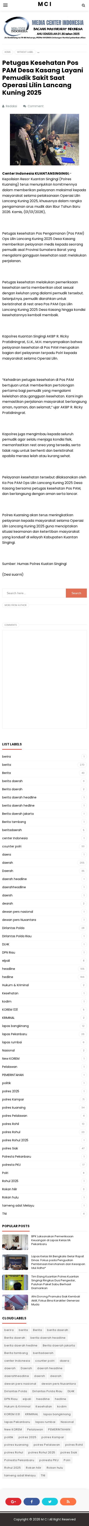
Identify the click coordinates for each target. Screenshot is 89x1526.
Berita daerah (12, 789)
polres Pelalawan (14, 1116)
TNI (4, 1214)
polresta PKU (11, 1165)
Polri (5, 1173)
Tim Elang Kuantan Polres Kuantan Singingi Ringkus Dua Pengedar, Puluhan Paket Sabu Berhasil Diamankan (55, 1282)
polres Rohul (11, 1132)
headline (8, 969)
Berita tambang (14, 822)
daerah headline (14, 879)
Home (8, 52)
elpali (6, 960)
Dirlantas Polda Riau (17, 936)
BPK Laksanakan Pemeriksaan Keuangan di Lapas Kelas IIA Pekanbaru (52, 1240)
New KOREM (10, 1058)
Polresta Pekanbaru (16, 1156)
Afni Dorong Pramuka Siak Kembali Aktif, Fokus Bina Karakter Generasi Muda (55, 1300)
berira (6, 756)
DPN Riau (8, 952)
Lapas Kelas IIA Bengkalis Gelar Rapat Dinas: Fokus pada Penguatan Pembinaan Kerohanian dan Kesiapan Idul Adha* (58, 1262)
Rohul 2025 (10, 1181)
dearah (7, 903)
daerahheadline (14, 887)
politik (6, 1083)
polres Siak (10, 1148)
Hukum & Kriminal (15, 985)
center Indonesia (15, 838)
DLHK (5, 944)
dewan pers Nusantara (19, 920)
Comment (36, 106)
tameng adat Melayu (18, 1205)
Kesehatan (10, 993)
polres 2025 (10, 1091)
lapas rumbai (12, 1042)
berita (6, 765)
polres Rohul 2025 (15, 1140)
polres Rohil (10, 1124)
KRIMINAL (8, 1018)
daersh (7, 895)
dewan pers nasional (17, 911)
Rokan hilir (9, 1189)
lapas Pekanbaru (14, 1034)
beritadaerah (12, 830)
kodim (6, 1001)
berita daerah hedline (18, 805)
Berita (6, 773)
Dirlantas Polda (13, 928)
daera (6, 854)
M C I (44, 1519)
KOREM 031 (10, 1009)
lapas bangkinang (15, 1026)
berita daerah (12, 781)
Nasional (8, 1050)
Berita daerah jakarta (18, 814)
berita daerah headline (19, 797)
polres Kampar (13, 1099)
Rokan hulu (10, 1197)
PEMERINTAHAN (13, 1075)
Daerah (7, 871)
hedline (7, 977)
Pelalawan (9, 1067)
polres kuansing (13, 1107)
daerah (7, 863)
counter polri (11, 846)
